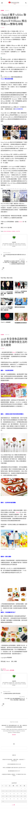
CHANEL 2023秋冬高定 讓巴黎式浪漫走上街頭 (21, 292)
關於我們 (14, 734)
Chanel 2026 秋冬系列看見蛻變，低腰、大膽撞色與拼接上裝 (7, 293)
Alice (3, 27)
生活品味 (2, 334)
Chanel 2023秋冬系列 (5, 322)
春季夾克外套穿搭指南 (20, 307)
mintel (4, 669)
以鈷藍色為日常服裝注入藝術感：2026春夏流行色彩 (12, 774)
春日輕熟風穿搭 (11, 771)
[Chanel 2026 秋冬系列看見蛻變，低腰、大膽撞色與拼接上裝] (7, 285)
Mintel (14, 352)
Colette (18, 231)
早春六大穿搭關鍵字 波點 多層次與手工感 (11, 767)
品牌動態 (2, 10)
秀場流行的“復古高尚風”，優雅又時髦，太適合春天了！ (14, 759)
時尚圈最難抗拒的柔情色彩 (21, 322)
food (4, 670)
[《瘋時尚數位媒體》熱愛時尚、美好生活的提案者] (14, 2)
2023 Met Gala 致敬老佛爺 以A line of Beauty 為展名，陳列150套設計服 (7, 308)
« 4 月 (13, 805)
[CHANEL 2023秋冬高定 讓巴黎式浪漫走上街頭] (21, 285)
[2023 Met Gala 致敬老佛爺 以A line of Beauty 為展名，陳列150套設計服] (7, 301)
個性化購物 (12, 670)
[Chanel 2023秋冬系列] (7, 316)
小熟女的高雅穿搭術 (11, 764)
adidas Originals (7, 231)
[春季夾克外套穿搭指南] (21, 301)
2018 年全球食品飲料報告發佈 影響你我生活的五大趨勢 (14, 342)
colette (20, 221)
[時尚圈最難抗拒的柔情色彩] (21, 317)
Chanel (13, 231)
